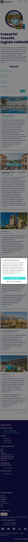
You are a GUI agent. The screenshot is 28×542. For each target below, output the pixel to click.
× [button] (25, 259)
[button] (14, 281)
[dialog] (14, 271)
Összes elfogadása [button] (14, 278)
